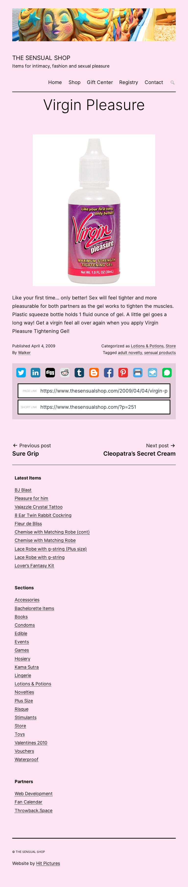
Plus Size (24, 700)
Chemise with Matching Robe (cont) (52, 532)
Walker (24, 352)
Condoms (25, 625)
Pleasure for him (31, 498)
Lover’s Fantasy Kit (34, 565)
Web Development (34, 793)
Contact (154, 82)
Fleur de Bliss (28, 523)
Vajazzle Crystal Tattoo (39, 506)
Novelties (24, 692)
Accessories (27, 599)
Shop (75, 82)
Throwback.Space (33, 810)
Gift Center (100, 82)
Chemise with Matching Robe (45, 540)
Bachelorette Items (34, 608)
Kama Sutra (27, 667)
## (172, 82)
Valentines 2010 (31, 742)
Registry (128, 82)
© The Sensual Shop (28, 852)
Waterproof (26, 759)
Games (22, 650)
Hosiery (22, 658)
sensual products (160, 352)
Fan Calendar (28, 801)
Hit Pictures (48, 863)
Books (21, 616)
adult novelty (130, 352)
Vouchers (24, 751)
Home (55, 82)
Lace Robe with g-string (40, 557)
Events (22, 641)
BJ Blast (23, 490)
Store (171, 345)
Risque (21, 709)
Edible (21, 633)
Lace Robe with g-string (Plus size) (51, 548)
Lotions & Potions (147, 345)
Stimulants (25, 717)
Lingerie (23, 675)
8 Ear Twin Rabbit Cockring (43, 515)
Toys (20, 734)
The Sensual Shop (41, 57)
